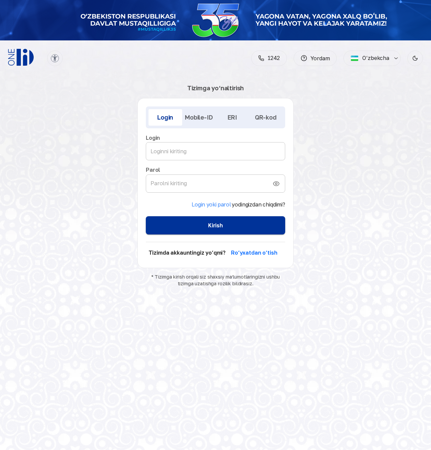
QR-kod (266, 117)
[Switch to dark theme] (415, 58)
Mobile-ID (198, 117)
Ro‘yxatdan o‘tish (254, 252)
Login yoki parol (211, 204)
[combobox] (370, 58)
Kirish (215, 225)
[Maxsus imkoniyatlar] (55, 58)
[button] (315, 58)
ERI (232, 117)
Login (165, 117)
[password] (276, 183)
